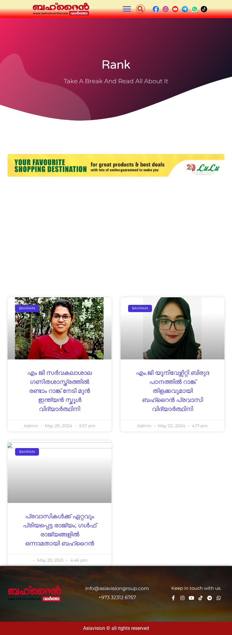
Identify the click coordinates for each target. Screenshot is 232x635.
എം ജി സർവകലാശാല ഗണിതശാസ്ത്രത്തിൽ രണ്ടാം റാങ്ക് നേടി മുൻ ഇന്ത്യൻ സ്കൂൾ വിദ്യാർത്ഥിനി (59, 391)
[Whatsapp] (218, 598)
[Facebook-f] (173, 598)
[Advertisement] (116, 228)
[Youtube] (191, 598)
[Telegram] (209, 598)
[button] (127, 9)
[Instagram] (182, 598)
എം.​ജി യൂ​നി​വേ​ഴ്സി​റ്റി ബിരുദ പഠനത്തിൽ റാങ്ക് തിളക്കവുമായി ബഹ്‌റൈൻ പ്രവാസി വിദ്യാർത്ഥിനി (172, 391)
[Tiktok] (200, 598)
